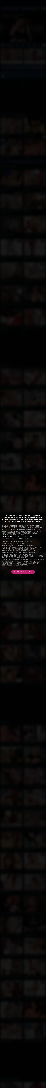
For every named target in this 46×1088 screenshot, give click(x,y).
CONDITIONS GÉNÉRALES (12, 537)
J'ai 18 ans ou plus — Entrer (23, 571)
